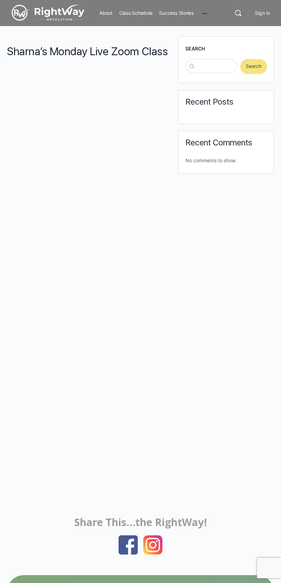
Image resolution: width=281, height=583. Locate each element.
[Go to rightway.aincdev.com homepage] (48, 12)
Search (195, 48)
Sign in (262, 13)
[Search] (238, 13)
